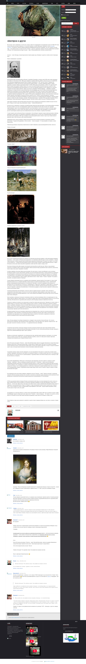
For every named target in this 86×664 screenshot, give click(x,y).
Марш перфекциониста (74, 67)
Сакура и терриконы (73, 39)
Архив (74, 3)
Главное (71, 29)
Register (61, 20)
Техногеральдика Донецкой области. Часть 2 (74, 31)
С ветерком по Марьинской (72, 75)
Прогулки (24, 3)
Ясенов (14, 560)
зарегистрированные (15, 617)
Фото (57, 3)
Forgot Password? (67, 20)
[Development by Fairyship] (49, 661)
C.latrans (15, 508)
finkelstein (15, 439)
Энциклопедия (45, 3)
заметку (49, 576)
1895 (17, 406)
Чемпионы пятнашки (73, 46)
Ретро (18, 3)
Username (63, 9)
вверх (76, 621)
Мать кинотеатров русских (31, 431)
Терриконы (31, 3)
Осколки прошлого (73, 59)
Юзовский (15, 519)
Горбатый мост (72, 78)
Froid (14, 495)
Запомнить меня (65, 14)
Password (63, 12)
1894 (13, 406)
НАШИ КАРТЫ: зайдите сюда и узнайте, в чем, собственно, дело (73, 152)
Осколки (63, 3)
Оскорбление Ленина (73, 53)
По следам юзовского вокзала (13, 431)
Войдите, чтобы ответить (18, 490)
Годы (52, 3)
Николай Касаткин (27, 406)
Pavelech (15, 448)
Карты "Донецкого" (72, 149)
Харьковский (16, 573)
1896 (20, 406)
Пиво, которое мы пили (48, 431)
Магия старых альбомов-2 (74, 60)
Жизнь (12, 3)
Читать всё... (69, 93)
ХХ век (38, 3)
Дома (69, 3)
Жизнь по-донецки (73, 38)
